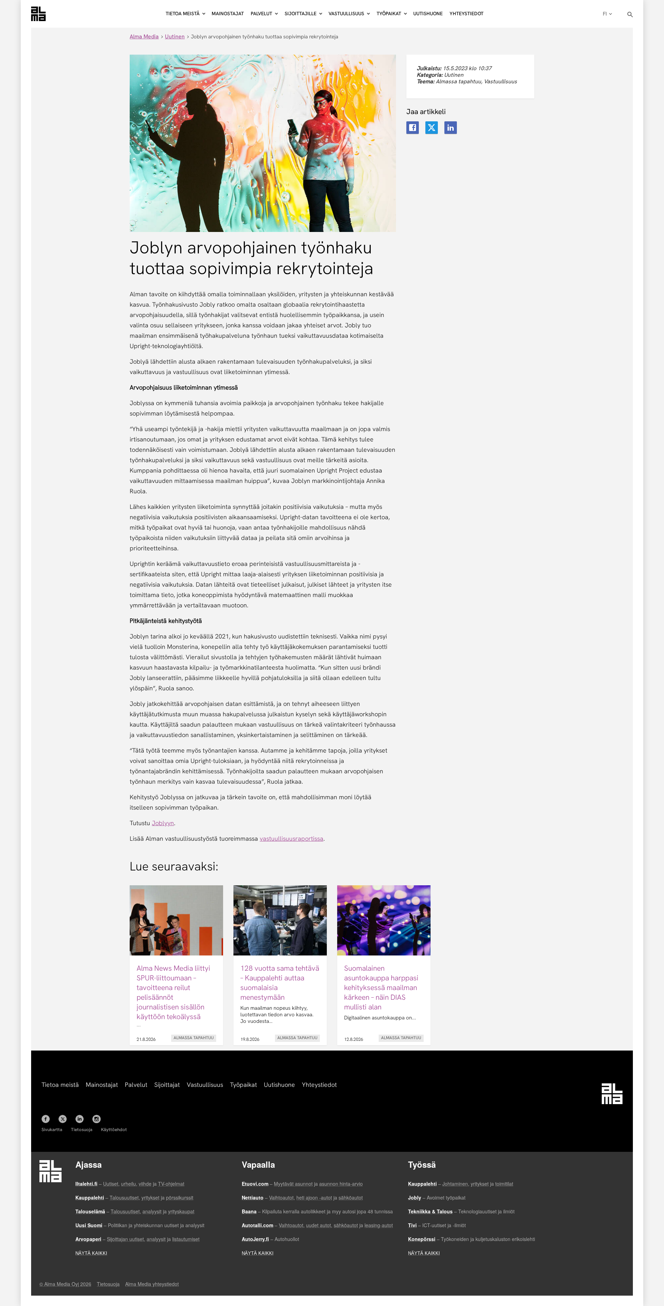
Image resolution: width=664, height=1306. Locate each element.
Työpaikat (243, 1085)
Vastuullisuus (205, 1085)
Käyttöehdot (114, 1129)
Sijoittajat (167, 1085)
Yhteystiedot (466, 13)
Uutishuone (428, 13)
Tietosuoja (81, 1129)
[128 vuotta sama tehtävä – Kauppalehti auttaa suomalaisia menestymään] (280, 965)
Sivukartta (52, 1129)
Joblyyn (163, 823)
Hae (630, 15)
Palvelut (136, 1085)
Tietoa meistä (60, 1085)
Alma (38, 14)
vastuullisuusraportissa (291, 838)
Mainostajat (228, 13)
